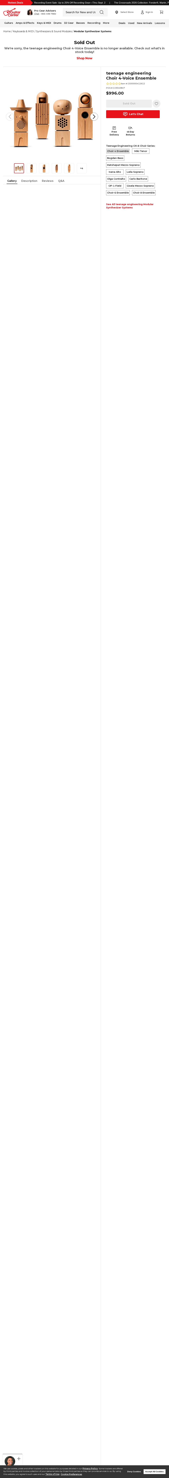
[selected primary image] (52, 116)
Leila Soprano (135, 171)
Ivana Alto (115, 171)
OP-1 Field (114, 185)
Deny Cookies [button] (134, 1472)
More (106, 22)
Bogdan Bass (115, 158)
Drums (58, 22)
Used (131, 23)
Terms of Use (52, 1474)
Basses (80, 22)
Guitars (8, 22)
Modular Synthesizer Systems (92, 31)
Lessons (160, 23)
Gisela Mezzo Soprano (140, 185)
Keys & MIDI (44, 22)
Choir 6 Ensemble (118, 192)
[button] (41, 12)
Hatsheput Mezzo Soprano (123, 165)
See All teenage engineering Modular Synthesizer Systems (129, 206)
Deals (122, 23)
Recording (93, 22)
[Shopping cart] (161, 12)
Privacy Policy (90, 1468)
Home (7, 31)
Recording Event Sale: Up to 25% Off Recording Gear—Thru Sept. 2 (69, 2)
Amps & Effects (25, 22)
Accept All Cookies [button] (154, 1472)
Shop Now (84, 58)
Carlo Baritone (138, 178)
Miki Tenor (140, 151)
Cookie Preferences (71, 1474)
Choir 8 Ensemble (144, 192)
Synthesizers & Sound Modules (54, 31)
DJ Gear (69, 22)
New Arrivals (144, 23)
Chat (36, 14)
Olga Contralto (116, 178)
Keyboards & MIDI (23, 31)
